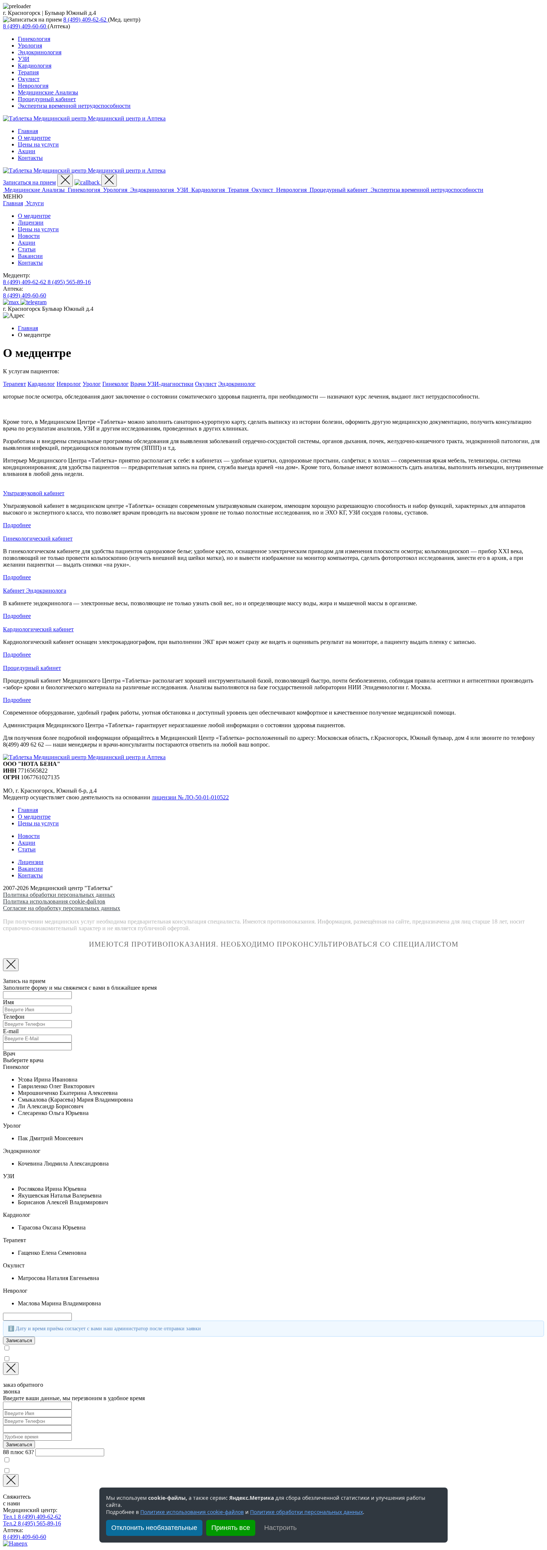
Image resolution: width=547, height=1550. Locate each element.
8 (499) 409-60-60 (24, 1537)
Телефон (14, 1017)
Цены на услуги (38, 144)
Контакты (30, 158)
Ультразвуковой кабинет (33, 493)
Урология (30, 45)
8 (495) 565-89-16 (32, 1523)
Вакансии (30, 256)
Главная (28, 131)
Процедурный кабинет (47, 99)
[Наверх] (15, 1543)
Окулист (28, 79)
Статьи (27, 249)
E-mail (11, 1031)
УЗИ (23, 59)
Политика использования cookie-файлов (54, 901)
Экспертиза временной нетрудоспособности (74, 106)
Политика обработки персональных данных (59, 895)
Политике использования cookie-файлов (192, 1511)
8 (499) (84, 19)
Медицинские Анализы (48, 92)
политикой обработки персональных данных (104, 1348)
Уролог (92, 384)
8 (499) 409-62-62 (32, 1517)
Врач (9, 1053)
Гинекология (34, 39)
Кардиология (34, 65)
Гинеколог (115, 384)
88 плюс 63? (18, 1452)
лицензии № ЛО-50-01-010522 (190, 797)
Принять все (230, 1527)
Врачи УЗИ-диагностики (161, 384)
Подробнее (17, 525)
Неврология (33, 86)
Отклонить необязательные (154, 1527)
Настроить (280, 1527)
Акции (26, 151)
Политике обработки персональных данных (306, 1511)
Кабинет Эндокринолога (34, 590)
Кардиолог (41, 384)
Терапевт (14, 384)
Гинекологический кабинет (38, 538)
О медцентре (34, 138)
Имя (8, 1002)
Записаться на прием (29, 182)
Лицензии (31, 222)
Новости (29, 236)
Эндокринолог (237, 384)
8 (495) (69, 282)
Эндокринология (39, 52)
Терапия (28, 72)
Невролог (69, 384)
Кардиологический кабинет (38, 629)
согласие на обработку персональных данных (86, 1359)
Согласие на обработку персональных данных (61, 908)
